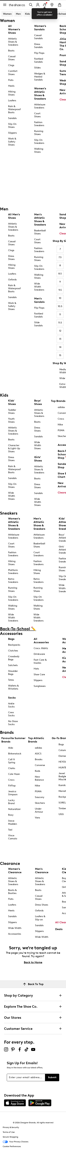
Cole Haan (14, 774)
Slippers (12, 132)
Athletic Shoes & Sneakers (13, 41)
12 (60, 330)
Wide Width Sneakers (39, 286)
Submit (52, 1077)
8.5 (60, 273)
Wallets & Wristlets (13, 687)
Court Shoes (37, 115)
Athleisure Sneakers (39, 106)
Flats (10, 80)
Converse (40, 765)
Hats (36, 668)
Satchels (13, 665)
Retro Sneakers (13, 581)
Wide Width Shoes (11, 495)
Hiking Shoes (11, 93)
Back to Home (33, 962)
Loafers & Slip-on (40, 918)
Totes (11, 679)
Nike (37, 785)
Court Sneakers (38, 554)
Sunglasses (40, 686)
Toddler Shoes (12, 411)
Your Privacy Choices (18, 1141)
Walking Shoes (38, 150)
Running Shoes (38, 133)
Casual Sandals (38, 37)
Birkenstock (14, 753)
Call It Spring (11, 761)
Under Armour (39, 810)
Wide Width (14, 928)
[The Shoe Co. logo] (17, 4)
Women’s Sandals (40, 27)
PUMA (38, 791)
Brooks (38, 759)
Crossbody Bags (13, 658)
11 (60, 314)
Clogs (11, 65)
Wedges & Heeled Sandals (39, 76)
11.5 (60, 322)
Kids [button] (27, 13)
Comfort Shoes (12, 73)
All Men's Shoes (14, 216)
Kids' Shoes (12, 402)
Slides (37, 67)
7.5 (60, 257)
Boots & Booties (12, 892)
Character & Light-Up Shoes (14, 448)
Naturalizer (14, 809)
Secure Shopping (10, 1137)
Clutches (13, 650)
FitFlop (12, 785)
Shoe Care (39, 674)
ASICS (38, 753)
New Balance (39, 778)
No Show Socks (13, 723)
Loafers (12, 100)
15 (60, 355)
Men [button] (18, 13)
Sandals (12, 118)
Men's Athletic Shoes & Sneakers (40, 219)
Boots (11, 50)
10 (60, 298)
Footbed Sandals (38, 60)
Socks (12, 697)
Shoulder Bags (13, 673)
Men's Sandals (39, 300)
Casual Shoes (12, 58)
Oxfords (12, 279)
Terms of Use (9, 1132)
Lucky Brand (11, 802)
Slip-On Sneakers (39, 142)
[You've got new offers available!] (44, 5)
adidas (38, 747)
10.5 (60, 306)
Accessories (14, 933)
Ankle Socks (11, 705)
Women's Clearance (14, 870)
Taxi (10, 829)
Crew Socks (11, 714)
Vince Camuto (12, 837)
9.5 (60, 290)
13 (60, 339)
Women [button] (7, 13)
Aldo (10, 747)
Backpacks (14, 644)
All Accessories (41, 640)
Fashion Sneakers (39, 124)
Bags (11, 639)
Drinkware (39, 654)
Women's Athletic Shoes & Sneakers (40, 93)
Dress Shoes (11, 258)
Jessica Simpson (12, 793)
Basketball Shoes (40, 232)
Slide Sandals (38, 324)
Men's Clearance (41, 870)
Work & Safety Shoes (12, 141)
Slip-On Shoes (12, 126)
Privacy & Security (11, 1127)
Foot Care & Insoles (40, 661)
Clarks (11, 768)
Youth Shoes (11, 420)
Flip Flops (39, 53)
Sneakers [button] (39, 13)
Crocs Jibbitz (41, 648)
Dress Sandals (38, 46)
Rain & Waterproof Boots (14, 109)
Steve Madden (12, 822)
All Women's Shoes (14, 29)
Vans (37, 817)
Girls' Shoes (38, 458)
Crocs (11, 779)
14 (60, 347)
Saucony (39, 797)
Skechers (40, 803)
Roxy (11, 814)
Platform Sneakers (13, 572)
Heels (11, 85)
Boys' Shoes (38, 402)
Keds (37, 771)
